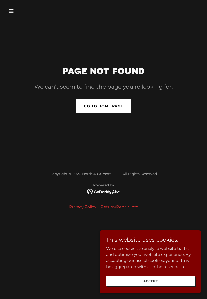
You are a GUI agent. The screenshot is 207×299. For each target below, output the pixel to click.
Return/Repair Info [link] (119, 206)
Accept (150, 281)
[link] (103, 191)
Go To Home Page (103, 106)
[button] (20, 11)
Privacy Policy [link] (82, 206)
